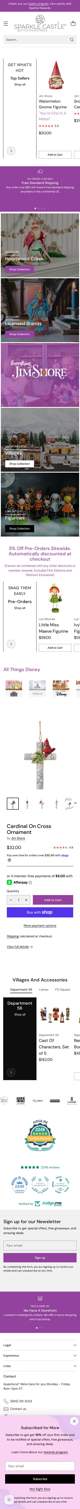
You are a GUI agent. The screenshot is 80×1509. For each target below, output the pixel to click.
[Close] (74, 1421)
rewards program (56, 1452)
